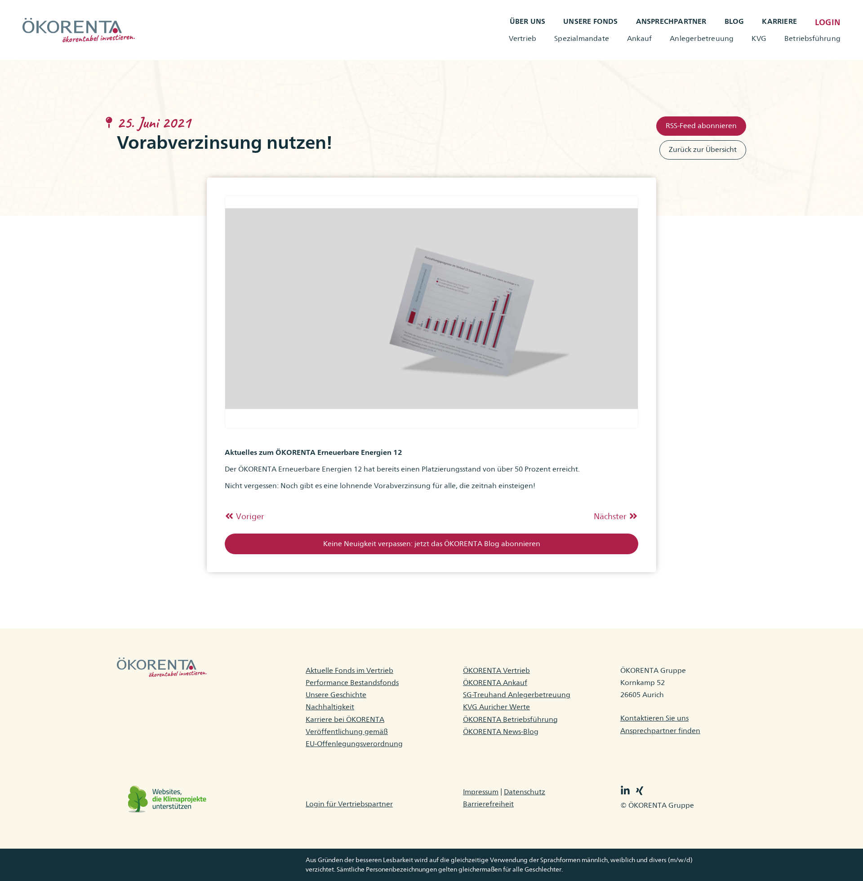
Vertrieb (523, 38)
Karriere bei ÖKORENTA (345, 719)
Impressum (480, 792)
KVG (759, 38)
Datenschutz (524, 792)
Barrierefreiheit (488, 804)
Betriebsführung (812, 38)
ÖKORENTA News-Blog (500, 731)
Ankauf (639, 38)
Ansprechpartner (671, 21)
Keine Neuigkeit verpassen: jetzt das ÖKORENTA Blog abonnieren (431, 543)
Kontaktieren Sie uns (654, 718)
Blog (734, 21)
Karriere (779, 21)
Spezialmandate (581, 38)
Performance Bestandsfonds (352, 682)
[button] (431, 544)
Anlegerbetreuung (702, 38)
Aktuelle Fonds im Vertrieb (349, 670)
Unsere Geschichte (336, 694)
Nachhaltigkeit (330, 707)
